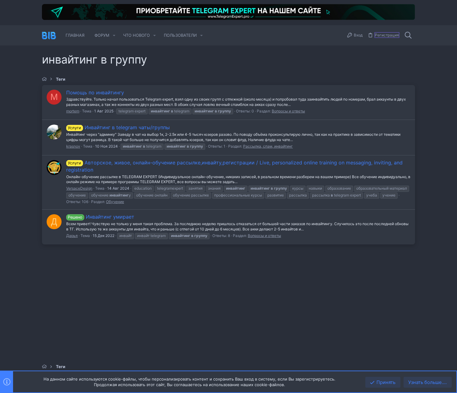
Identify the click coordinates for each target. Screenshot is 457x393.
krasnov (73, 146)
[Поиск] (408, 35)
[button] (114, 35)
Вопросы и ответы (288, 111)
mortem (72, 111)
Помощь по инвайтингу (95, 92)
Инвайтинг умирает (101, 217)
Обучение (115, 201)
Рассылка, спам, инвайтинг (268, 146)
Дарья (72, 235)
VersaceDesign (79, 188)
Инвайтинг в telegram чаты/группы (118, 127)
